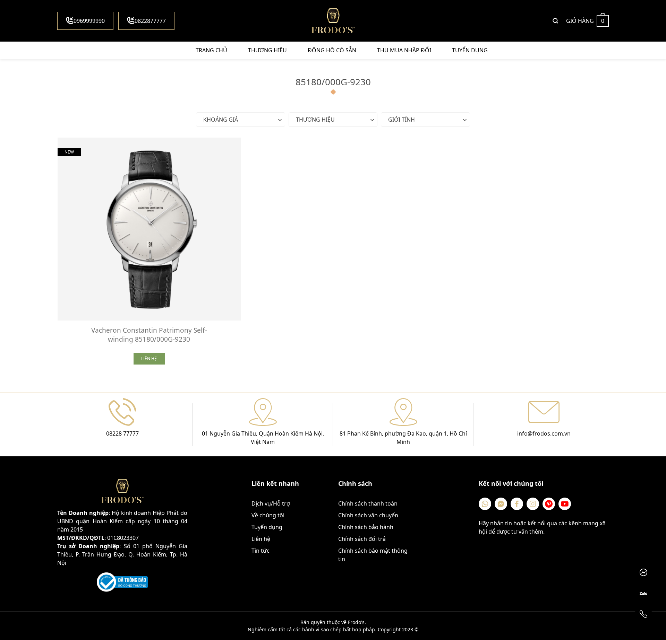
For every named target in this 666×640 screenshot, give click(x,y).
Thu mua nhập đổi (404, 50)
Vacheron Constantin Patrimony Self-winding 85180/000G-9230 (149, 335)
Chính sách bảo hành (365, 527)
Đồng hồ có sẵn (332, 50)
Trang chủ (211, 50)
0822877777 (150, 21)
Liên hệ (260, 539)
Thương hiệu (267, 50)
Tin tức (260, 550)
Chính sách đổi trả (362, 539)
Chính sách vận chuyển (368, 515)
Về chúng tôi (267, 515)
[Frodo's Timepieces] (333, 21)
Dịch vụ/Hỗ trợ (270, 503)
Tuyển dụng (470, 50)
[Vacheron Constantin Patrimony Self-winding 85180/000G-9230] (149, 229)
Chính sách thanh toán (368, 503)
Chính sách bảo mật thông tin (373, 555)
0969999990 (89, 21)
